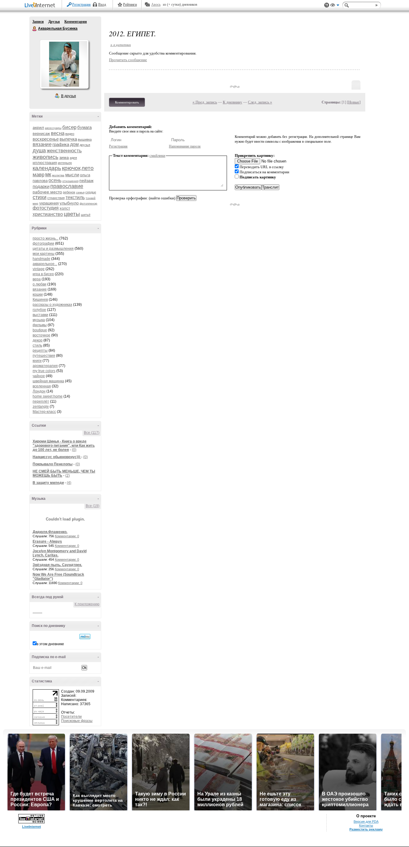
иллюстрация (45, 162)
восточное (41, 335)
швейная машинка (48, 381)
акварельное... (45, 264)
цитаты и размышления (53, 248)
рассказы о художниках (52, 305)
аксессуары (53, 128)
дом (74, 144)
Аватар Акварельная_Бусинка (64, 64)
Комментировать (127, 102)
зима (64, 157)
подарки (41, 186)
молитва (58, 175)
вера (37, 279)
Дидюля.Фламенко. (50, 532)
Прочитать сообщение (128, 60)
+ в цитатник (120, 44)
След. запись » (260, 102)
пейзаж (86, 180)
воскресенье (46, 139)
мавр (38, 174)
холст (65, 208)
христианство (48, 214)
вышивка (85, 139)
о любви (39, 284)
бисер (69, 127)
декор (38, 340)
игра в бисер (43, 274)
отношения (70, 181)
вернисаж (41, 133)
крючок (71, 168)
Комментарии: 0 (67, 536)
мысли (72, 174)
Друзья (54, 21)
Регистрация (81, 4)
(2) (67, 475)
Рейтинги (130, 4)
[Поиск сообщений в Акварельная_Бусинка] (84, 636)
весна (57, 133)
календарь (47, 168)
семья (80, 192)
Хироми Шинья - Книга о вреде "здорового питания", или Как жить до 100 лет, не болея (64, 445)
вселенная (42, 386)
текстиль (75, 197)
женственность (64, 151)
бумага (84, 127)
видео (69, 134)
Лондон (39, 391)
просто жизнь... (45, 238)
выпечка (68, 139)
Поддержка (326, 5)
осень (55, 180)
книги (37, 361)
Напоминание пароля (185, 146)
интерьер (65, 163)
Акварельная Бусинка (34, 28)
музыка (39, 320)
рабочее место (47, 191)
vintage (39, 269)
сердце (90, 192)
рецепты (40, 350)
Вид (334, 6)
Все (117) (91, 433)
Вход (102, 4)
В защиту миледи (48, 483)
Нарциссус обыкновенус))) (57, 457)
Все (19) (92, 506)
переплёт (41, 401)
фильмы (40, 325)
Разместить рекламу (366, 829)
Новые (353, 102)
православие (66, 186)
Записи (38, 21)
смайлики (157, 155)
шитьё (85, 214)
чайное (39, 376)
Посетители (71, 716)
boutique (40, 330)
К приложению (87, 604)
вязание (42, 144)
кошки (38, 294)
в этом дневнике (50, 644)
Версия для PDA (366, 821)
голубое (39, 310)
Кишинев (40, 299)
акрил (38, 127)
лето (87, 168)
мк (48, 174)
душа (39, 151)
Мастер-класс (44, 412)
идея (73, 158)
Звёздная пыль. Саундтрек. (57, 565)
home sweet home (48, 396)
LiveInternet (41, 5)
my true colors (44, 371)
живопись (45, 157)
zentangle (41, 406)
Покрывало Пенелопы (52, 464)
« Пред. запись (205, 102)
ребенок (69, 192)
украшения (49, 203)
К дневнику (232, 102)
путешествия (44, 355)
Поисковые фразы (77, 721)
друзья (85, 145)
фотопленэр (88, 203)
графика (60, 144)
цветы (72, 214)
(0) (74, 450)
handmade (41, 259)
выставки (40, 315)
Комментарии (75, 21)
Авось (155, 4)
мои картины (43, 254)
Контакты (366, 825)
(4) (69, 483)
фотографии (43, 243)
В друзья (68, 96)
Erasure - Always (47, 541)
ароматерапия (45, 366)
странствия (56, 198)
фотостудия (46, 207)
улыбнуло (69, 203)
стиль (37, 345)
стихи (39, 197)
